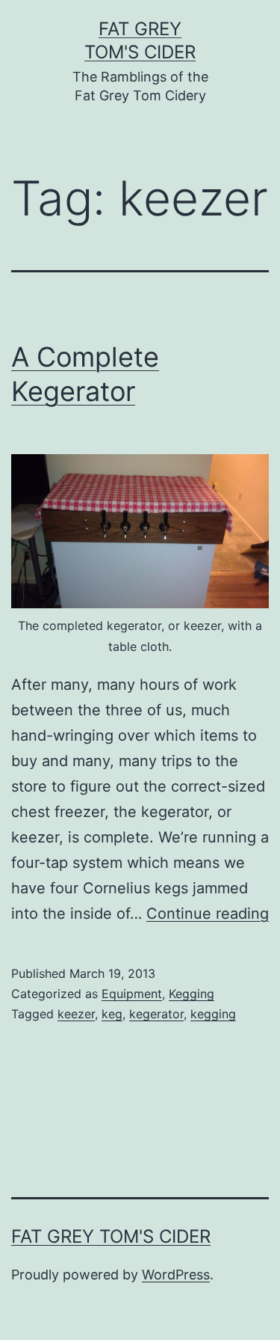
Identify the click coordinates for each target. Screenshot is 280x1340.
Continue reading (207, 914)
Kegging (191, 993)
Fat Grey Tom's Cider (111, 1236)
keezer (76, 1013)
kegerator (156, 1013)
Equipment (132, 993)
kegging (213, 1013)
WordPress (176, 1274)
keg (112, 1013)
